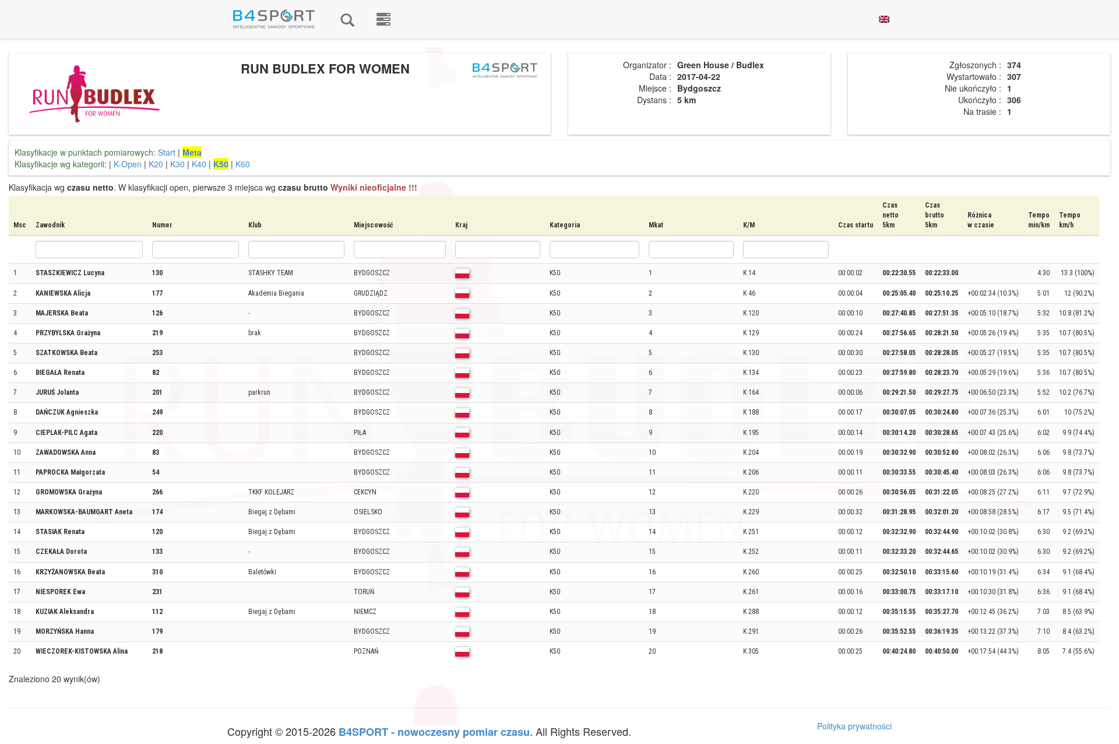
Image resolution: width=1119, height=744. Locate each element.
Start (166, 152)
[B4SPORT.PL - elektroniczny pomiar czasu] (383, 19)
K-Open (128, 164)
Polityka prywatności (854, 726)
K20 (156, 164)
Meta (192, 152)
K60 (242, 164)
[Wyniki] (347, 19)
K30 (177, 164)
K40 (199, 164)
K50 (220, 164)
